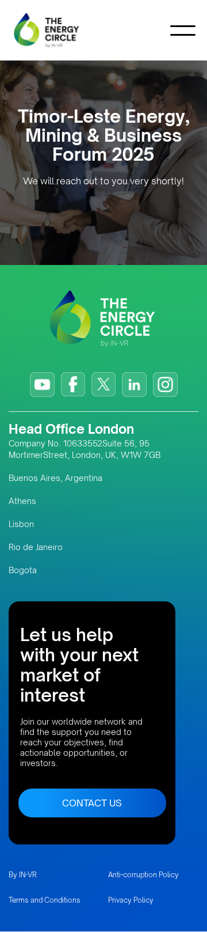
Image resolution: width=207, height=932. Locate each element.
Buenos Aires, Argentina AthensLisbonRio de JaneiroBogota (55, 524)
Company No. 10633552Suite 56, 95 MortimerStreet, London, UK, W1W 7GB (84, 449)
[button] (182, 30)
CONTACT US (92, 803)
